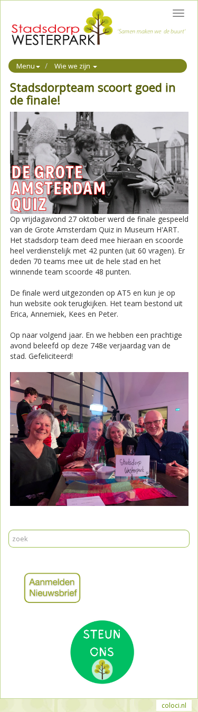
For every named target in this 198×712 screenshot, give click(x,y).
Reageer (63, 524)
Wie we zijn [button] (73, 66)
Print (18, 524)
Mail (37, 524)
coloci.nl (174, 705)
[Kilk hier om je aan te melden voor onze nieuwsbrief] (99, 588)
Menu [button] (25, 66)
